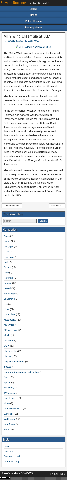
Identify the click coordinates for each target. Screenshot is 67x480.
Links (6, 309)
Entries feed (10, 451)
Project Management (14, 361)
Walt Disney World (13, 408)
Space (7, 377)
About (33, 8)
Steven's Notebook (13, 3)
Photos (7, 356)
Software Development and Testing (21, 372)
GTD (6, 272)
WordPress (9, 424)
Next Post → (57, 205)
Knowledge (9, 293)
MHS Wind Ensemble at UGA (27, 36)
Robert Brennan (33, 21)
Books (33, 15)
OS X (6, 346)
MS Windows (10, 330)
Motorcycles (10, 319)
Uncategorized (11, 398)
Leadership (9, 299)
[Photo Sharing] (33, 46)
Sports (7, 382)
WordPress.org (11, 461)
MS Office (9, 325)
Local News (33, 40)
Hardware (8, 278)
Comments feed (12, 456)
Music (7, 335)
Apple (7, 236)
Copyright (8, 246)
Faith (6, 262)
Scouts (7, 366)
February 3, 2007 (14, 40)
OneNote (8, 340)
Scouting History (33, 27)
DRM (6, 251)
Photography (10, 351)
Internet (8, 283)
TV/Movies (9, 393)
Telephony (9, 387)
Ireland (7, 288)
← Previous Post (11, 205)
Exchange (9, 257)
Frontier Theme (57, 473)
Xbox (6, 429)
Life (6, 304)
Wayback (8, 414)
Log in (7, 446)
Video (7, 403)
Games (7, 267)
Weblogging (9, 419)
